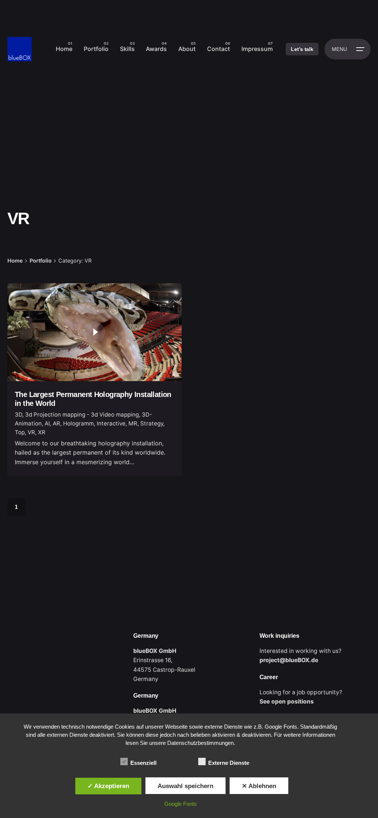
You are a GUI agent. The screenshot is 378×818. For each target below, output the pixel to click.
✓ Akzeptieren (108, 786)
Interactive (111, 423)
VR (31, 432)
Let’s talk (302, 49)
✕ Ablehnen (259, 786)
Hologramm (78, 423)
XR (41, 432)
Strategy (151, 423)
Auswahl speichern (185, 786)
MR (132, 423)
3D (18, 414)
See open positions (287, 701)
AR (56, 423)
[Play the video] (94, 332)
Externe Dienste (228, 763)
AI (47, 423)
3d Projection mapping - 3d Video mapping (82, 414)
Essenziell (143, 763)
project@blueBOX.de (289, 660)
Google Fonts (180, 804)
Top (20, 432)
